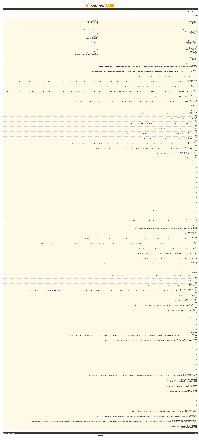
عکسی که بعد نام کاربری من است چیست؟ (192, 33)
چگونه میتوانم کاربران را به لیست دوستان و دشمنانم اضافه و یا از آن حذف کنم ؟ (88, 33)
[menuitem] (192, 9)
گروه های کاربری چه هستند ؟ (94, 20)
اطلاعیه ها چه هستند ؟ (194, 55)
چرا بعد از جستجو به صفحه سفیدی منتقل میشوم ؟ (92, 38)
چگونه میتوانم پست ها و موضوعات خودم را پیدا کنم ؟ (91, 40)
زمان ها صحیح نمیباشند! (194, 30)
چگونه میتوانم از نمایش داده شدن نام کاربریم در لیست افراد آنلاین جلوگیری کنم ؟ (187, 29)
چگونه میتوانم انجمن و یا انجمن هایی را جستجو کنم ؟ (91, 36)
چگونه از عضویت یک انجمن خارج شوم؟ (93, 45)
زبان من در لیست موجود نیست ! (193, 32)
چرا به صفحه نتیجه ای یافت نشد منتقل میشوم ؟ (92, 37)
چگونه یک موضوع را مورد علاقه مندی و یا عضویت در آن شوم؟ (90, 44)
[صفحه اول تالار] (100, 5)
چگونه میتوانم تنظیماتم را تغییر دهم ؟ (192, 28)
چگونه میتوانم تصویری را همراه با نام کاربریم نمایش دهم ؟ (190, 34)
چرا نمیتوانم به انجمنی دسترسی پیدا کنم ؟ (192, 44)
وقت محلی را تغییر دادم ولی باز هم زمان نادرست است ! (190, 31)
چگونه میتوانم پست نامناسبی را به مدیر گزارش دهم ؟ (190, 46)
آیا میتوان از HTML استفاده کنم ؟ (193, 53)
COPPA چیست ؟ (195, 19)
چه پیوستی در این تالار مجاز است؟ (94, 48)
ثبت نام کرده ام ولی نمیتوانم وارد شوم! (192, 21)
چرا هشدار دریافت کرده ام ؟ (193, 45)
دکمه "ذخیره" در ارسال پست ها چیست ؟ (192, 47)
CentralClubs (99, 435)
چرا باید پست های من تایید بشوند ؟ (192, 48)
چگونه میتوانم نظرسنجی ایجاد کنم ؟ (192, 41)
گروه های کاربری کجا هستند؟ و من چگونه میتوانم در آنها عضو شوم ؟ (90, 21)
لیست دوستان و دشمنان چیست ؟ (94, 32)
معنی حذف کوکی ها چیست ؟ (193, 25)
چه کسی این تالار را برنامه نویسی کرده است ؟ (92, 52)
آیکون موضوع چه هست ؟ (194, 59)
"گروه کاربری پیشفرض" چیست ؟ (94, 24)
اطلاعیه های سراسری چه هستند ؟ (193, 56)
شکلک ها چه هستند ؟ (194, 54)
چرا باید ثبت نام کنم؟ (194, 18)
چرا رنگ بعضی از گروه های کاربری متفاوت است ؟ (92, 23)
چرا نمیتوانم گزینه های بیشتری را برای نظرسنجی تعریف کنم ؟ (189, 42)
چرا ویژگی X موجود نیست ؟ (94, 53)
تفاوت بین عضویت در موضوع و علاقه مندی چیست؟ (92, 43)
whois (158, 421)
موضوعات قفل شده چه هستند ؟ (193, 58)
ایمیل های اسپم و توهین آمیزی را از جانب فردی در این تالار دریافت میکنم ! (89, 29)
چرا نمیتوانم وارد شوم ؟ (194, 22)
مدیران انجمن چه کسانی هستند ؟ (94, 19)
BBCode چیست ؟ (195, 52)
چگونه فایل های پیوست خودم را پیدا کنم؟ (93, 49)
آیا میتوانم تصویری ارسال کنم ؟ (193, 55)
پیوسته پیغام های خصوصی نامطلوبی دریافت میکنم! (91, 28)
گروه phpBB (132, 411)
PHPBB (102, 435)
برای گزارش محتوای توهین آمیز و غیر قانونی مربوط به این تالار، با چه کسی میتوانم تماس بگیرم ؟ (86, 54)
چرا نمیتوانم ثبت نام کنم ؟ (194, 20)
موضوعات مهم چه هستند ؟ (193, 57)
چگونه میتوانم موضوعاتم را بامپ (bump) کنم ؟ (191, 49)
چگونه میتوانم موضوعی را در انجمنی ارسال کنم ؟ (191, 38)
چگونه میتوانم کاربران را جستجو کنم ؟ (93, 39)
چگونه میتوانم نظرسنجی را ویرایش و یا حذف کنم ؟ (191, 43)
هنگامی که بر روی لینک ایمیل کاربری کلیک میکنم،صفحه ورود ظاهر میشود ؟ (187, 35)
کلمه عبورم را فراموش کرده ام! (193, 24)
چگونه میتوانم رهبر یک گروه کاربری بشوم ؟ (93, 22)
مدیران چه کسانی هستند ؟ (95, 18)
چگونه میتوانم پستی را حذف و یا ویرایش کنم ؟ (191, 39)
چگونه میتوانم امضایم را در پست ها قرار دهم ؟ (191, 40)
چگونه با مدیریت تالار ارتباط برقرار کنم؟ (93, 55)
